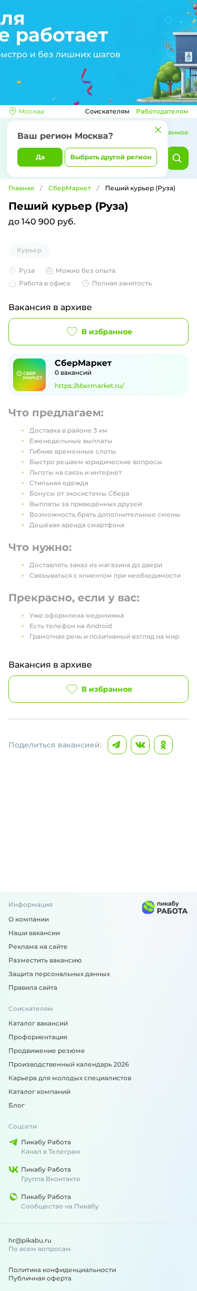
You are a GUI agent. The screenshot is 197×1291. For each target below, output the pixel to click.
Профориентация (37, 1037)
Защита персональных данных (59, 974)
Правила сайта (32, 987)
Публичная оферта (39, 1278)
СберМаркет (69, 188)
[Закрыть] (158, 130)
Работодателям (162, 111)
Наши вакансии (34, 933)
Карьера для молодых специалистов (69, 1078)
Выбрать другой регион (110, 157)
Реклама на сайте (38, 946)
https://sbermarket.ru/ (89, 386)
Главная (21, 188)
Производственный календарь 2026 (68, 1064)
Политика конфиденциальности (62, 1270)
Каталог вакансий (38, 1023)
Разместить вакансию (45, 960)
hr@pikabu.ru (29, 1240)
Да (40, 157)
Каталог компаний (39, 1091)
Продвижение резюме (46, 1050)
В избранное (106, 331)
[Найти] (177, 158)
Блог (16, 1105)
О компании (28, 919)
